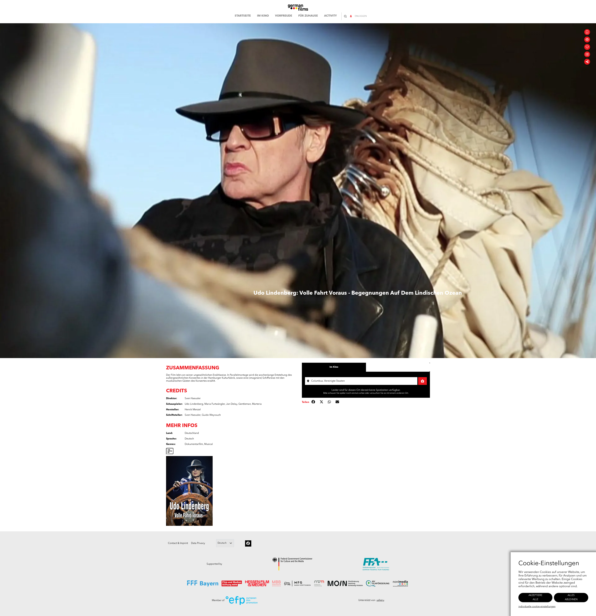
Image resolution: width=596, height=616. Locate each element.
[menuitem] (243, 16)
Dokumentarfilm (194, 444)
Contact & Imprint (178, 543)
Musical (208, 444)
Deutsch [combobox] (222, 543)
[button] (345, 16)
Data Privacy (198, 543)
